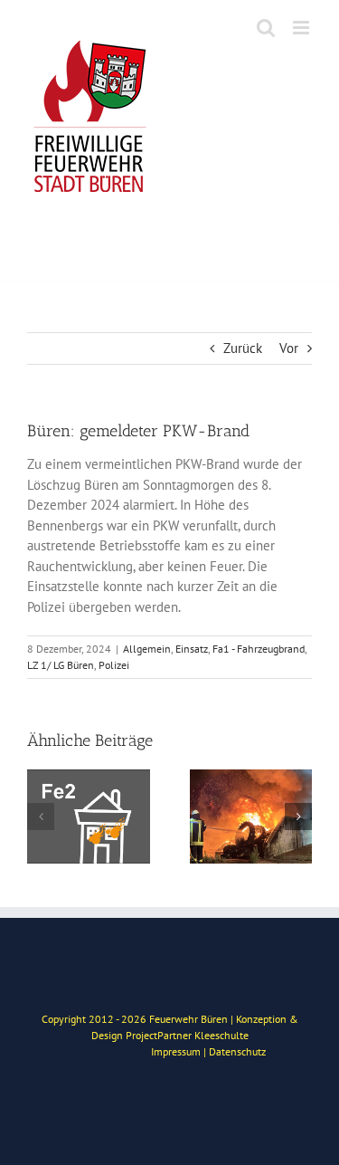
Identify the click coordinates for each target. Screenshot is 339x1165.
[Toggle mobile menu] (302, 27)
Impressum (176, 1051)
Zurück (242, 348)
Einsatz (191, 648)
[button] (40, 816)
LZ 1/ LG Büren (60, 665)
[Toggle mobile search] (266, 27)
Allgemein (147, 648)
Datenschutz (237, 1051)
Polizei (114, 665)
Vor (288, 348)
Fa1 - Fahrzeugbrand (258, 648)
